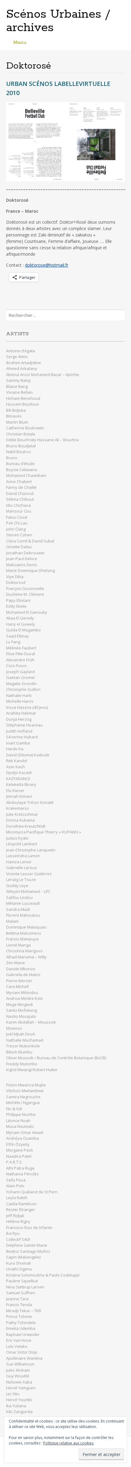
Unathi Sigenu (19, 1269)
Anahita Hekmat (21, 713)
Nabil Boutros (18, 451)
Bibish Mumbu (19, 1052)
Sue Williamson (20, 1364)
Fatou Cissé (16, 517)
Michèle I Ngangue (23, 1102)
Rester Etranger (20, 1209)
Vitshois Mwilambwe (25, 1090)
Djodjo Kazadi (19, 772)
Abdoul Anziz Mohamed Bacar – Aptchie (42, 374)
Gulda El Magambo (23, 630)
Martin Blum (17, 422)
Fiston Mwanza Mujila (26, 1085)
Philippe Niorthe (21, 1114)
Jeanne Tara (17, 1299)
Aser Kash (15, 766)
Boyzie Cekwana (21, 469)
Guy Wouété (17, 1376)
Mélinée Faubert (21, 648)
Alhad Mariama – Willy (27, 957)
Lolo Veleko (16, 1346)
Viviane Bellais (19, 392)
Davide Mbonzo (20, 968)
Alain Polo (15, 1185)
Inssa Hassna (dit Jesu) (27, 707)
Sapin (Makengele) (23, 1257)
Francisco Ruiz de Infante (29, 1227)
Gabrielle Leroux (21, 867)
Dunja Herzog (18, 719)
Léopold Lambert (21, 844)
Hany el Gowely (20, 624)
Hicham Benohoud (23, 398)
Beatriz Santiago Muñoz (28, 1251)
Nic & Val (14, 1108)
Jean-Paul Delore (21, 558)
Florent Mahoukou (23, 915)
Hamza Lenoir (19, 862)
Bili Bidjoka (16, 410)
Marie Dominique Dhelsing (30, 570)
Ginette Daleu (19, 546)
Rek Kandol (16, 760)
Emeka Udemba (20, 1328)
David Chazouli (20, 493)
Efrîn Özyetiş (17, 1144)
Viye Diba (14, 576)
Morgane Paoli (20, 1150)
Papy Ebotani (18, 600)
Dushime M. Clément (25, 594)
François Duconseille (25, 588)
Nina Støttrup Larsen (25, 1287)
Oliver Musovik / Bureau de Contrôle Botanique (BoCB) (56, 1057)
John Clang (16, 529)
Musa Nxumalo (20, 1126)
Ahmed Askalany (21, 368)
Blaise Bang (17, 386)
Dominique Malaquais (26, 927)
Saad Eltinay (17, 636)
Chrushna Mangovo (24, 951)
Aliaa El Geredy (20, 618)
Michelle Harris (20, 701)
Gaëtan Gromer (20, 677)
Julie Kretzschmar (22, 814)
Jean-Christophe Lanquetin (30, 850)
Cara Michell (17, 986)
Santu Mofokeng (21, 1010)
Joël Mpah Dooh (20, 1034)
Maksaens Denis (21, 564)
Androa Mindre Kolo (24, 998)
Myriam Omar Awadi (24, 1132)
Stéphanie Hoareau (24, 725)
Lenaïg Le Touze (21, 879)
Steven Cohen (19, 535)
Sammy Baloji (18, 380)
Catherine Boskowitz (25, 428)
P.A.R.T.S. (14, 1162)
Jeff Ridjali (15, 1215)
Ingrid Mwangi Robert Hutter (32, 1069)
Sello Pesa (16, 1180)
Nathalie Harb (19, 695)
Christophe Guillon (23, 689)
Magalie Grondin (21, 683)
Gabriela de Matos (23, 974)
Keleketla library (21, 784)
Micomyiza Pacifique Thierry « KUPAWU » (43, 832)
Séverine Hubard (22, 737)
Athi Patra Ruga (20, 1168)
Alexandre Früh (20, 659)
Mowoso (14, 1028)
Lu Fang (13, 642)
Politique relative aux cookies (68, 1443)
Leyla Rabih (16, 1197)
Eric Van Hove (18, 1340)
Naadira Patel (18, 1156)
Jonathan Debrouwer (25, 553)
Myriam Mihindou (22, 992)
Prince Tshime (19, 1316)
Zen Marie (15, 962)
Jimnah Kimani (19, 796)
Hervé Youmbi (19, 1399)
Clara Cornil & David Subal (30, 541)
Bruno (11, 457)
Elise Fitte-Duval (20, 653)
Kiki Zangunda (19, 1411)
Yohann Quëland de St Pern (32, 1192)
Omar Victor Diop (21, 1352)
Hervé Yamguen (21, 1388)
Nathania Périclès (22, 1174)
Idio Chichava (18, 505)
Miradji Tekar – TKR (23, 1310)
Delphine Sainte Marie (26, 1245)
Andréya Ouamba (22, 1138)
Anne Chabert (19, 481)
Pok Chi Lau (16, 523)
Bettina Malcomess (23, 933)
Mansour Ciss (18, 511)
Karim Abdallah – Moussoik (31, 1022)
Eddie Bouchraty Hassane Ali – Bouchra (42, 439)
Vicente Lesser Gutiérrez (29, 873)
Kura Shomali (18, 1263)
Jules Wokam (18, 1370)
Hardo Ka (14, 748)
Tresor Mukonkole (23, 1046)
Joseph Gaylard (20, 671)
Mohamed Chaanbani (26, 475)
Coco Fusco (16, 665)
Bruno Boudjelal (21, 446)
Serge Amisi (17, 356)
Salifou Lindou (19, 897)
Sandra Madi (18, 909)
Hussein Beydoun (22, 404)
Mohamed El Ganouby (26, 612)
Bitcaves (14, 416)
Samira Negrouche (23, 1096)
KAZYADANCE (18, 778)
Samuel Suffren (20, 1292)
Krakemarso (17, 808)
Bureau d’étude (20, 463)
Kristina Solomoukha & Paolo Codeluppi (43, 1275)
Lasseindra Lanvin (23, 855)
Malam (12, 921)
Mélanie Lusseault (23, 903)
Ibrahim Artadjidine (23, 362)
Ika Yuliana (16, 1405)
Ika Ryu (12, 1233)
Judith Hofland (19, 731)
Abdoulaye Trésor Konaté (30, 802)
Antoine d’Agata (20, 350)
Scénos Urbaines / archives (58, 21)
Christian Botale (20, 434)
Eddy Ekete (16, 606)
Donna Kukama (20, 820)
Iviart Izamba (18, 743)
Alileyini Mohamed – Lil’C (28, 891)
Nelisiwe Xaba (19, 1382)
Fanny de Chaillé (21, 487)
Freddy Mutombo (21, 1064)
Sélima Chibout (20, 499)
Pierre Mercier (19, 980)
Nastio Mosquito (21, 1016)
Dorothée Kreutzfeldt (25, 826)
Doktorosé (16, 582)
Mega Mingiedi (19, 1004)
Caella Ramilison (21, 1203)
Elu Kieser (15, 790)
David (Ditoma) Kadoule (27, 755)
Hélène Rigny (18, 1221)
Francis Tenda (19, 1304)
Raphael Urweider (23, 1334)
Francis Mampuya (22, 939)
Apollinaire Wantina (24, 1358)
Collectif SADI (18, 1239)
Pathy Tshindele (21, 1322)
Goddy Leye (17, 885)
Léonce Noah (18, 1120)
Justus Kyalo (17, 838)
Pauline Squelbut (22, 1281)
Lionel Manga (18, 945)
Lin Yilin (12, 1394)
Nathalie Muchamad (24, 1040)
